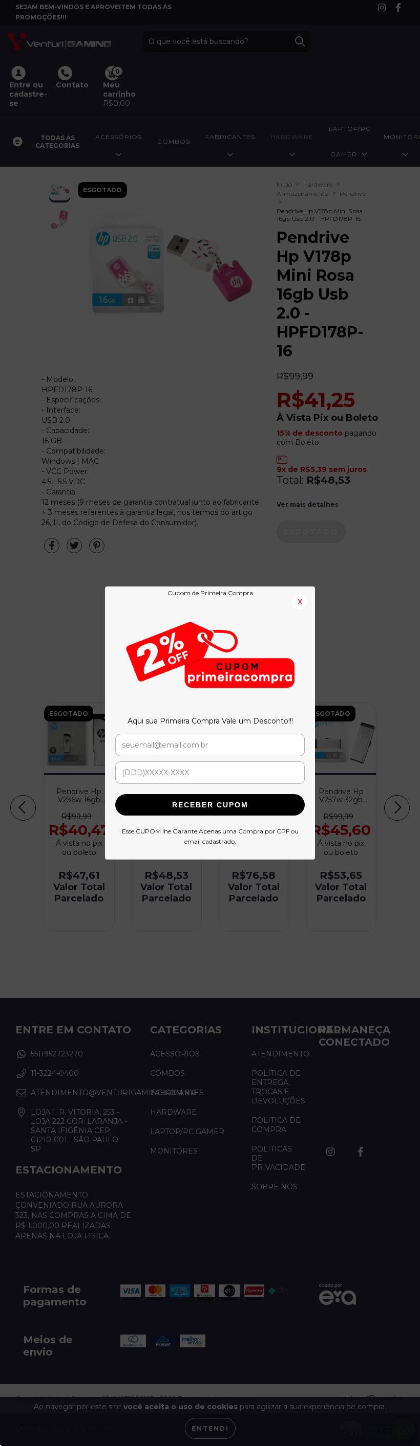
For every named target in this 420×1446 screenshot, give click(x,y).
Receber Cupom (210, 805)
